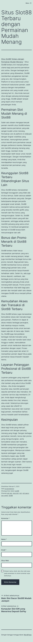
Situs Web (5, 560)
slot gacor (26, 493)
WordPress (27, 635)
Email (3, 550)
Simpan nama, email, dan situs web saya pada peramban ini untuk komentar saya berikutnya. (17, 573)
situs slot (16, 493)
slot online (4, 495)
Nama (4, 539)
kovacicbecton (9, 489)
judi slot (9, 493)
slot (20, 493)
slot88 (17, 491)
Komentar (5, 518)
